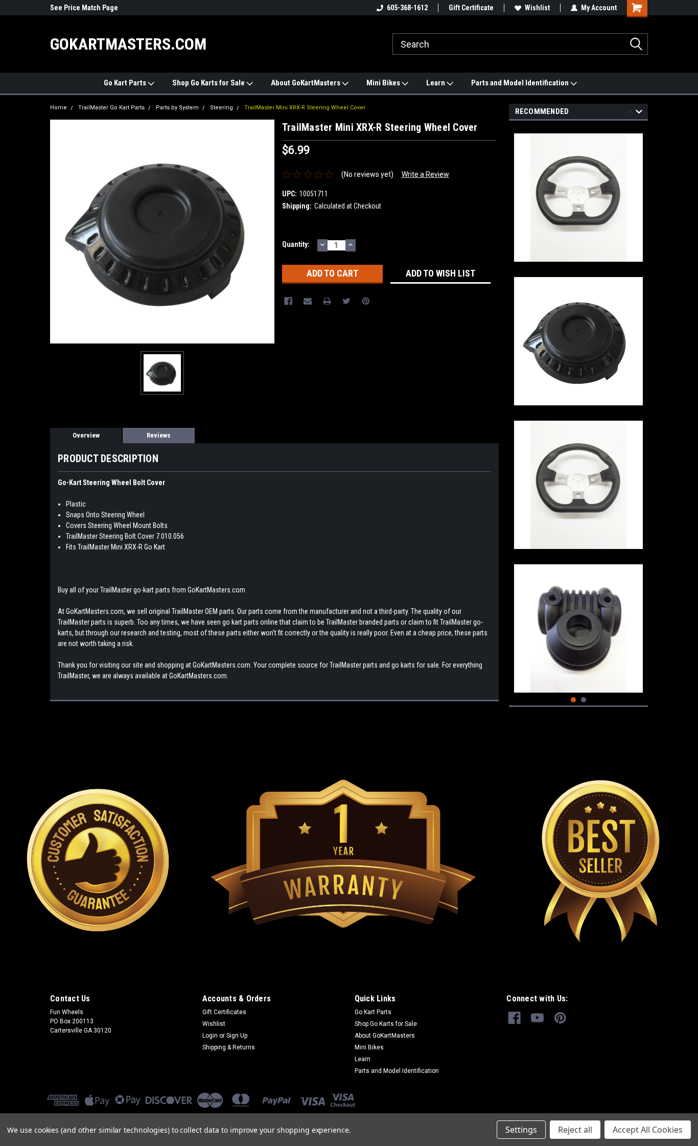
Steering (221, 107)
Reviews (159, 435)
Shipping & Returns (228, 1047)
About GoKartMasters (306, 82)
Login (210, 1035)
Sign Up (236, 1035)
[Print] (327, 301)
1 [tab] (573, 700)
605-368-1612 (407, 8)
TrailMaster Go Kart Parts (111, 107)
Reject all (575, 1129)
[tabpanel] (578, 194)
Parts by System (177, 107)
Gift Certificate (471, 8)
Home (58, 107)
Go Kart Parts (126, 82)
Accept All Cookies (648, 1129)
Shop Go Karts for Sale (209, 82)
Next (639, 113)
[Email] (308, 301)
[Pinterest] (366, 301)
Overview (86, 435)
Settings (521, 1129)
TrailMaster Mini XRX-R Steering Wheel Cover (304, 107)
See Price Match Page (84, 8)
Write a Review (425, 174)
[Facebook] (288, 301)
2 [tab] (584, 700)
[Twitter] (346, 301)
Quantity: (296, 244)
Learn (436, 82)
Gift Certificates (224, 1012)
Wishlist (537, 8)
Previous (630, 113)
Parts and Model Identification (520, 82)
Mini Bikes (384, 82)
